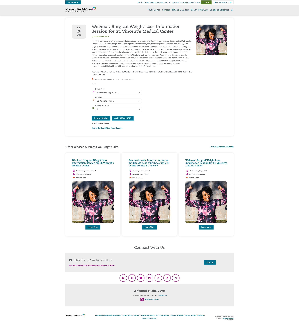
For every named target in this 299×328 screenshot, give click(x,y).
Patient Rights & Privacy (131, 315)
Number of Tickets (102, 105)
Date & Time (99, 89)
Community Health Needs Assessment (108, 315)
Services (166, 10)
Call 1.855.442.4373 (122, 118)
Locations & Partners (219, 10)
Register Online (101, 118)
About (147, 2)
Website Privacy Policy (149, 318)
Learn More (93, 227)
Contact (198, 2)
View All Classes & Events (222, 147)
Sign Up (209, 262)
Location (98, 97)
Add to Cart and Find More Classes (107, 128)
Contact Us (163, 295)
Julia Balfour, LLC (228, 318)
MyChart (167, 2)
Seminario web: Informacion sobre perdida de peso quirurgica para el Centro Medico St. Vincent (149, 163)
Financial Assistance (147, 315)
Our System (72, 2)
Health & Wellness (199, 10)
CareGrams (175, 2)
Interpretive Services (152, 299)
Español (140, 2)
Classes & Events (221, 2)
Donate (206, 2)
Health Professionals (156, 2)
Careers (183, 2)
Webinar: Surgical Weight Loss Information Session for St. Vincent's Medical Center (93, 163)
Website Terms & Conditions (194, 315)
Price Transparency (162, 315)
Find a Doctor (154, 10)
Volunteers (190, 2)
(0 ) (229, 2)
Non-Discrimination (177, 315)
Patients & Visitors (180, 10)
